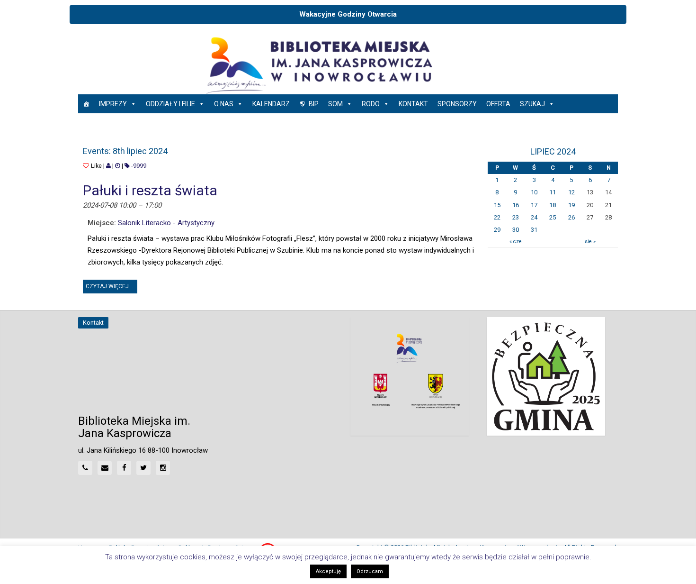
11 (552, 192)
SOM (335, 104)
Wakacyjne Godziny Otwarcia (348, 14)
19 (571, 205)
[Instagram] (163, 468)
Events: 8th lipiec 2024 (125, 151)
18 (552, 205)
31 (534, 229)
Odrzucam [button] (370, 571)
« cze (515, 241)
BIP (314, 104)
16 (515, 205)
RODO (371, 104)
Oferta (498, 104)
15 (497, 205)
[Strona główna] (86, 103)
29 (497, 229)
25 (552, 217)
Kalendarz (271, 104)
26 (571, 217)
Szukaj (532, 104)
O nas (223, 104)
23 (515, 217)
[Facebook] (124, 468)
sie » (590, 241)
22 (497, 217)
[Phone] (85, 468)
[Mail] (105, 468)
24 (534, 217)
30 (515, 229)
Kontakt (413, 104)
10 (534, 192)
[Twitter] (143, 468)
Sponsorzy (457, 104)
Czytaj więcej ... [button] (111, 285)
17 (534, 205)
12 (571, 192)
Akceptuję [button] (328, 571)
